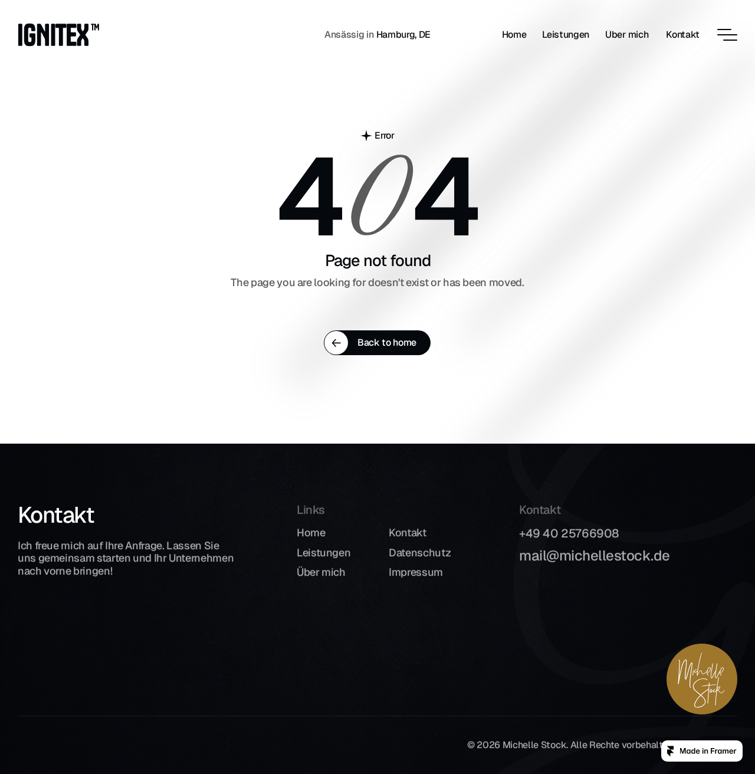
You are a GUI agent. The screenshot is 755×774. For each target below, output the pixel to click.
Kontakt (407, 532)
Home (311, 532)
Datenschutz (420, 552)
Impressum (416, 572)
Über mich (321, 572)
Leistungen (323, 552)
